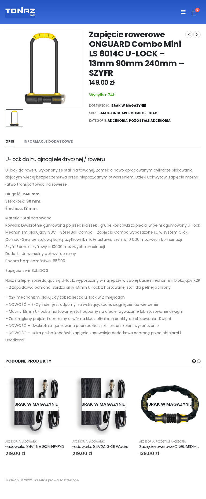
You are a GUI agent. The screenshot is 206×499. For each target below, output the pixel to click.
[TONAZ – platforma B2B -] (20, 12)
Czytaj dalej (58, 382)
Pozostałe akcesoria (150, 120)
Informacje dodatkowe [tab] (48, 141)
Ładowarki (29, 442)
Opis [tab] (9, 141)
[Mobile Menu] (183, 12)
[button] (194, 361)
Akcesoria (118, 120)
